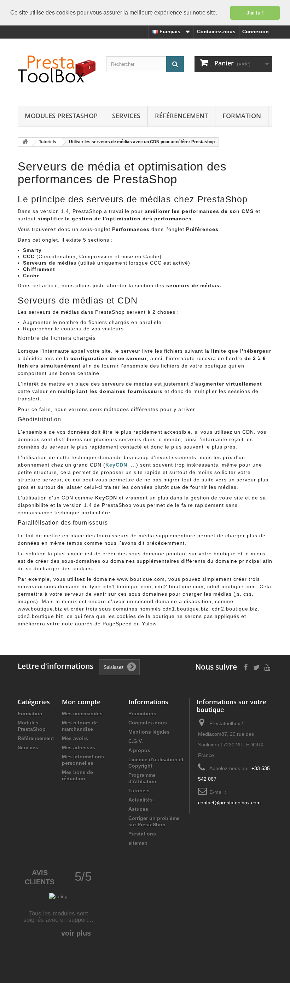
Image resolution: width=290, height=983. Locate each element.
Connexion (255, 31)
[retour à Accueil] (25, 142)
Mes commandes (82, 713)
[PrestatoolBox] (56, 68)
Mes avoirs (75, 738)
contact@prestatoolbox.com (229, 802)
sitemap (137, 843)
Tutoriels (139, 790)
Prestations (142, 834)
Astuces (138, 809)
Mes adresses (78, 747)
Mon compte (81, 702)
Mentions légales (149, 732)
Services (126, 115)
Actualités (140, 800)
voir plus (76, 933)
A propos (139, 750)
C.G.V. (135, 741)
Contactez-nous (216, 31)
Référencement (181, 115)
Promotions (142, 713)
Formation (241, 115)
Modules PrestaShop (61, 115)
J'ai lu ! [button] (255, 13)
